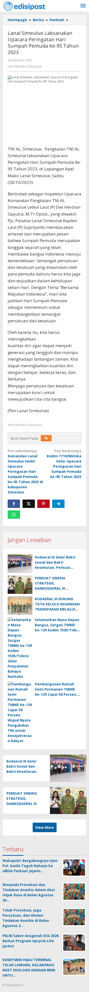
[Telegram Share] (58, 504)
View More (44, 827)
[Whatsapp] (14, 514)
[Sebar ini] (14, 504)
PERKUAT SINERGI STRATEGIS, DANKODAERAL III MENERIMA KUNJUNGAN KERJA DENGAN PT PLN (55, 588)
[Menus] (83, 6)
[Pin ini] (43, 504)
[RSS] (46, 438)
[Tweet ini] (28, 504)
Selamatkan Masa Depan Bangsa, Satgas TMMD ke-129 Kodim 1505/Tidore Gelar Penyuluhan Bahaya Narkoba (58, 630)
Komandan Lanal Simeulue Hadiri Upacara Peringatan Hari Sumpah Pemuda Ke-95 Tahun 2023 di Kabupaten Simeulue (25, 471)
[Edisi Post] (24, 5)
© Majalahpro (12, 985)
